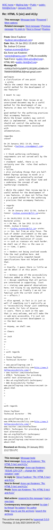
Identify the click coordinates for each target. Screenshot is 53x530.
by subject (20, 508)
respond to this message (30, 498)
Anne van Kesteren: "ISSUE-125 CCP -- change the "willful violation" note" (25, 470)
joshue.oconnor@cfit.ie (16, 49)
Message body (28, 20)
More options (11, 23)
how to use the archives (22, 511)
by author (32, 508)
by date (44, 504)
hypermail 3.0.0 (41, 519)
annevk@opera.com (15, 56)
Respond (41, 20)
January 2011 (25, 8)
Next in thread (34, 29)
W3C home (8, 5)
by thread (9, 508)
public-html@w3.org (26, 62)
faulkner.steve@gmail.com (18, 40)
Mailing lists (22, 5)
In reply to (20, 29)
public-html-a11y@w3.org (29, 59)
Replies (46, 29)
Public (33, 5)
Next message (32, 26)
